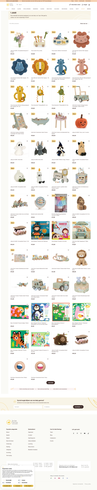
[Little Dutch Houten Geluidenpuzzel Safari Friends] (19, 257)
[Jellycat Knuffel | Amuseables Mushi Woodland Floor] (61, 339)
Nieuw (7, 432)
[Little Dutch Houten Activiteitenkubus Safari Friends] (81, 176)
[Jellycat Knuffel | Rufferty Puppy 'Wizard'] (61, 148)
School (71, 8)
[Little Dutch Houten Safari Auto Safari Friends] (61, 285)
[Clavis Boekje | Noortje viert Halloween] (40, 230)
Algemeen (30, 432)
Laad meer (50, 382)
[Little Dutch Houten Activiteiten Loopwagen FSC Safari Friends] (19, 121)
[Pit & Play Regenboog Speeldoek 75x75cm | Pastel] (61, 203)
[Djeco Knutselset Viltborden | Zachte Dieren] (19, 339)
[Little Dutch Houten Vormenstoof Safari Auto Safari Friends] (40, 285)
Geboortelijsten (32, 441)
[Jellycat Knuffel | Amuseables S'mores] (81, 339)
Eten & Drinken (9, 441)
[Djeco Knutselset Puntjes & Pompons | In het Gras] (40, 339)
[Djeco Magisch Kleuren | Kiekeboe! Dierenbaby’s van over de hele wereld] (40, 312)
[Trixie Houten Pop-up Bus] (40, 39)
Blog (51, 435)
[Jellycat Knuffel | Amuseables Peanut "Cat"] (81, 148)
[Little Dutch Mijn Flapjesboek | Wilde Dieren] (81, 230)
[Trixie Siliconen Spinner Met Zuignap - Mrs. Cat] (81, 39)
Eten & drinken (26, 8)
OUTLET (83, 8)
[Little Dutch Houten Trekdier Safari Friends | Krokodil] (19, 285)
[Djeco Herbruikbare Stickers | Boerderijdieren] (61, 312)
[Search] (17, 4)
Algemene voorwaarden (78, 484)
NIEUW (7, 8)
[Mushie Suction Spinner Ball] (40, 203)
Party (77, 8)
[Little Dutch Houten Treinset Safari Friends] (61, 257)
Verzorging (64, 8)
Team (51, 432)
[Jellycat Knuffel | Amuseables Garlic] (19, 176)
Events (76, 0)
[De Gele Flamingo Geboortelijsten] (9, 4)
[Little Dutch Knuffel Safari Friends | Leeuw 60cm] (81, 257)
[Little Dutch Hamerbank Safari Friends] (40, 121)
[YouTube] (84, 433)
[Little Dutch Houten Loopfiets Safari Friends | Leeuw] (61, 176)
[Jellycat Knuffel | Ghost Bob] (19, 148)
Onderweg (35, 8)
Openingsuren (31, 438)
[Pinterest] (77, 433)
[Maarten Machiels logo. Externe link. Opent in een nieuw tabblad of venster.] (2, 467)
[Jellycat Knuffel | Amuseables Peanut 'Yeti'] (19, 230)
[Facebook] (73, 433)
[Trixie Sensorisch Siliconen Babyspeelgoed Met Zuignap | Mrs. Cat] (81, 67)
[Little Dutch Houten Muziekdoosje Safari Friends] (81, 285)
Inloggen (85, 4)
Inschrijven (77, 406)
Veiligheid (56, 8)
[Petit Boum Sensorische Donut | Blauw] (19, 366)
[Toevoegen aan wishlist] (27, 32)
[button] (89, 4)
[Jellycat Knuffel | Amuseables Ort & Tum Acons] (81, 203)
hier (21, 477)
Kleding (42, 8)
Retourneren (31, 446)
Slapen (19, 8)
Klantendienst (88, 0)
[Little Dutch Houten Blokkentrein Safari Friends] (40, 257)
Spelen (13, 8)
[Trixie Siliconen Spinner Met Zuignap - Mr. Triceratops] (19, 67)
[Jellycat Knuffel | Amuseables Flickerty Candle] (40, 176)
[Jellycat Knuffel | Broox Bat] (40, 148)
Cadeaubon (53, 438)
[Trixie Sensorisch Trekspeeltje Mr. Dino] (61, 94)
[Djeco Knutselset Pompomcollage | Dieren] (19, 312)
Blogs (72, 0)
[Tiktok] (88, 433)
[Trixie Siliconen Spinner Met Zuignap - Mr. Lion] (40, 67)
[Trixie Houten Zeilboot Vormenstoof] (61, 39)
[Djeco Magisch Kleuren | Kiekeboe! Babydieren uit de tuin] (81, 312)
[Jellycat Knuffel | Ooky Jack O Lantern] (81, 121)
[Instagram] (81, 433)
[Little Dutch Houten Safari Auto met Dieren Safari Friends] (19, 203)
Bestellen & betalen (32, 449)
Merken (89, 8)
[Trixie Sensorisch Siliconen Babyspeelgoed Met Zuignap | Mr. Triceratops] (61, 67)
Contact (30, 435)
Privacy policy (88, 484)
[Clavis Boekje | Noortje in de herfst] (61, 230)
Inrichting (49, 8)
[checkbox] (3, 480)
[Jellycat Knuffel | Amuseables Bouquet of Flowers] (19, 39)
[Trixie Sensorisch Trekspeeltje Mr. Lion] (40, 94)
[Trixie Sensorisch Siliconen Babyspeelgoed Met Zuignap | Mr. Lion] (19, 94)
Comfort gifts (81, 0)
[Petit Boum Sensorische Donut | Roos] (40, 366)
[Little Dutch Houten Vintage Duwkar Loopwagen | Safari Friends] (81, 94)
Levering (30, 443)
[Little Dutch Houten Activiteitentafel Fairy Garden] (61, 121)
